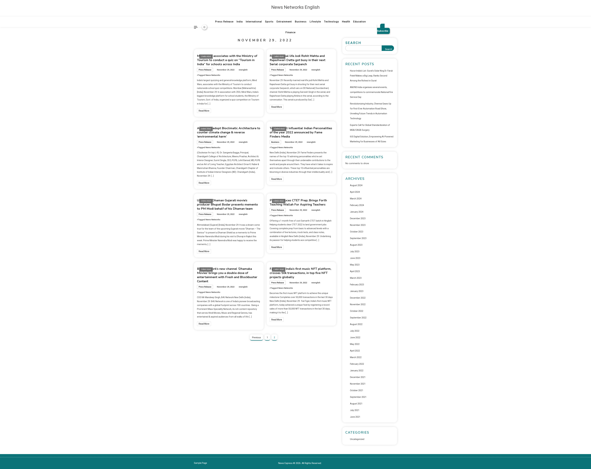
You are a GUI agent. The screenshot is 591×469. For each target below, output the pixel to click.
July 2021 (354, 410)
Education (359, 21)
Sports (269, 21)
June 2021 (355, 417)
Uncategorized (357, 439)
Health (346, 21)
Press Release (224, 21)
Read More (204, 111)
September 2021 (358, 397)
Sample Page (200, 463)
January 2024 (356, 212)
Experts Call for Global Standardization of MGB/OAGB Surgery (370, 127)
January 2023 (356, 291)
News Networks (213, 75)
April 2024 (355, 192)
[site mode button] (204, 27)
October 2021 (356, 390)
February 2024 (357, 205)
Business (301, 21)
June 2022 (355, 337)
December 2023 (358, 218)
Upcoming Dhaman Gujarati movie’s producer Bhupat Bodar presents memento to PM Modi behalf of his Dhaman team (227, 204)
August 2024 (356, 185)
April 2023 (355, 271)
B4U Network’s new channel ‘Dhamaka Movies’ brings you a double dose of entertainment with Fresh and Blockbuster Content (227, 275)
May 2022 (355, 344)
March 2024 (356, 198)
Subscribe (382, 31)
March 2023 (356, 278)
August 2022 (356, 324)
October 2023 (356, 231)
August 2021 (356, 403)
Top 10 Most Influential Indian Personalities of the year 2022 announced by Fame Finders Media (301, 132)
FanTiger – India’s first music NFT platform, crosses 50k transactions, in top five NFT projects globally (300, 273)
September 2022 (358, 317)
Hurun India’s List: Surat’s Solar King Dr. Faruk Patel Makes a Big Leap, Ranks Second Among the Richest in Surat (371, 76)
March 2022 (356, 357)
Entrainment (284, 21)
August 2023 (356, 245)
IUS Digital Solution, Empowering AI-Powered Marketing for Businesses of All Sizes (371, 139)
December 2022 (358, 298)
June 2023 (355, 258)
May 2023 (355, 264)
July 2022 (354, 331)
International (254, 21)
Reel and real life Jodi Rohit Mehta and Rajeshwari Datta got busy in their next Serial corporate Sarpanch (297, 60)
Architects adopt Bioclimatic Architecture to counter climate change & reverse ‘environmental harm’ (228, 132)
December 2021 (358, 377)
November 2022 (358, 304)
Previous (256, 337)
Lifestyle (315, 21)
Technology (331, 21)
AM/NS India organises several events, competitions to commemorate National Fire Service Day (371, 92)
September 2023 (358, 238)
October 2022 (356, 311)
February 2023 (357, 284)
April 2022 (355, 350)
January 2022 (356, 370)
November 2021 (358, 384)
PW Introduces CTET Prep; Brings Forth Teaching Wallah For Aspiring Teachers (298, 202)
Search (353, 43)
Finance (290, 32)
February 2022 (357, 364)
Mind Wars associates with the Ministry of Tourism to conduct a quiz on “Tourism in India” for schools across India (227, 60)
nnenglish (243, 70)
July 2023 (354, 251)
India (240, 21)
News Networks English (295, 7)
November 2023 (358, 225)
